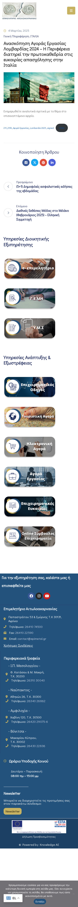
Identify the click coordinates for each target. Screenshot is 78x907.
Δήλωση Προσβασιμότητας (39, 836)
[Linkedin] (52, 162)
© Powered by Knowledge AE (39, 845)
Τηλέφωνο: (26, 627)
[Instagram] (39, 596)
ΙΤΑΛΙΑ (34, 36)
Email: (27, 639)
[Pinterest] (43, 162)
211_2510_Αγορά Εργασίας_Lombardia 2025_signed (29, 127)
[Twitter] (34, 162)
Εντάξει (40, 901)
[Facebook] (26, 162)
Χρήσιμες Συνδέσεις (18, 645)
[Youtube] (46, 596)
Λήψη (61, 127)
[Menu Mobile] (71, 10)
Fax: (21, 633)
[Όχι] (73, 894)
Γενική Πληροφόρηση (16, 36)
